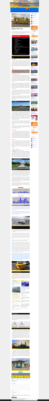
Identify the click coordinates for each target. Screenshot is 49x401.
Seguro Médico (16, 39)
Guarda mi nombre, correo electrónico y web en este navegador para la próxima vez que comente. (21, 395)
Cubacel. (22, 289)
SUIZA (15, 8)
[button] (19, 372)
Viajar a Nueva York (13, 381)
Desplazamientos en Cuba (18, 40)
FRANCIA (21, 8)
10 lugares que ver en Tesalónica (35, 23)
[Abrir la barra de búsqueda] (38, 11)
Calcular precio (34, 132)
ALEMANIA (12, 8)
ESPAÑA (18, 8)
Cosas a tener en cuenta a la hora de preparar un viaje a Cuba (21, 38)
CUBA (26, 8)
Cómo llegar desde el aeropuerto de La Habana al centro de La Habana (21, 47)
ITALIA (24, 8)
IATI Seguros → (34, 37)
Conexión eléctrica (16, 52)
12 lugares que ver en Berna (35, 142)
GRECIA (36, 8)
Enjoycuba (28, 77)
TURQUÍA (33, 8)
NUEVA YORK (30, 8)
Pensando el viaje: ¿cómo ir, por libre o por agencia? (20, 53)
